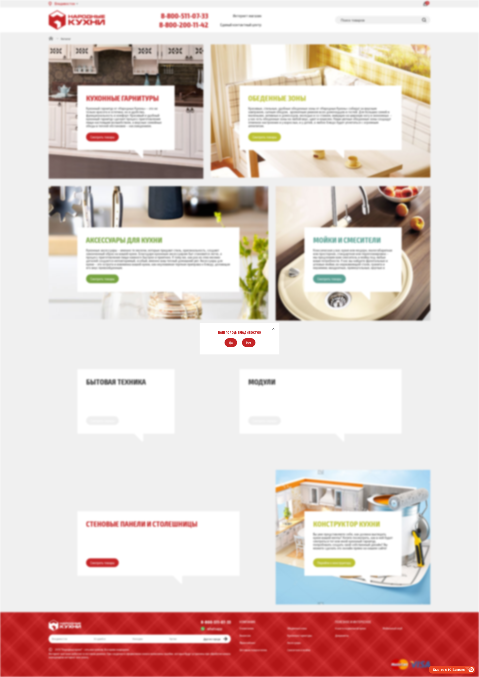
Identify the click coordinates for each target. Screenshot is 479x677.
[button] (231, 342)
